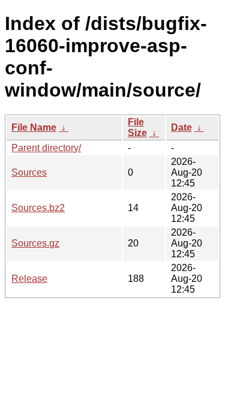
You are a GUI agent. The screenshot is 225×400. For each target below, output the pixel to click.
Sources (29, 172)
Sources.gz (35, 243)
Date (181, 127)
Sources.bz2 (38, 208)
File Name (33, 127)
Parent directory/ (46, 148)
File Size (137, 127)
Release (29, 278)
